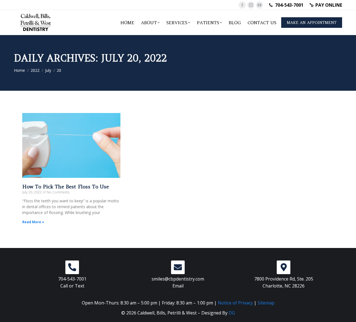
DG (232, 313)
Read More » (33, 222)
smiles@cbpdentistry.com (178, 279)
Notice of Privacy (235, 303)
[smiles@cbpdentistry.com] (178, 267)
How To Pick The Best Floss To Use (65, 186)
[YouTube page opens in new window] (259, 5)
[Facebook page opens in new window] (242, 5)
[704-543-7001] (72, 267)
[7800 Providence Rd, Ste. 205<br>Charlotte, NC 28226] (283, 267)
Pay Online (328, 5)
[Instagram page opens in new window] (250, 5)
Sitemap (266, 303)
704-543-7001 (289, 5)
